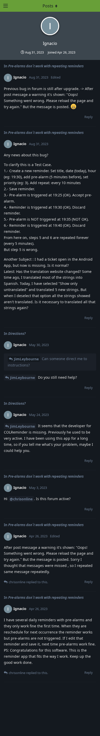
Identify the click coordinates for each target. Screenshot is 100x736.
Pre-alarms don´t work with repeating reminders (46, 66)
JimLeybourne (26, 359)
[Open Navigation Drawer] (5, 6)
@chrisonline (21, 499)
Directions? (17, 333)
